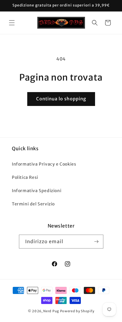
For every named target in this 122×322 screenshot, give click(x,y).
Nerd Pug (51, 311)
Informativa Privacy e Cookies (44, 164)
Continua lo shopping (61, 99)
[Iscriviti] (96, 242)
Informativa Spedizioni (36, 190)
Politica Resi (25, 177)
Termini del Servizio (33, 204)
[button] (11, 22)
